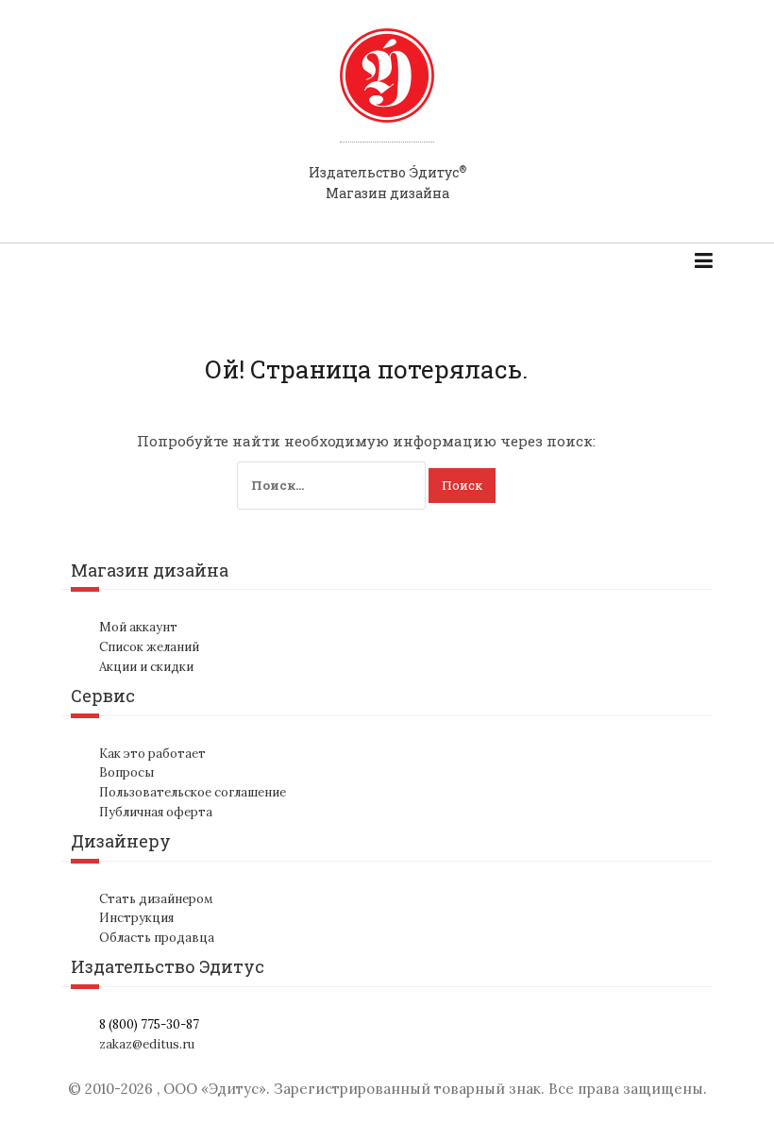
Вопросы (126, 772)
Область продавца (156, 938)
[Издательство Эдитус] (387, 93)
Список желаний (149, 647)
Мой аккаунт (138, 627)
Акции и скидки (146, 667)
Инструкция (136, 918)
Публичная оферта (155, 812)
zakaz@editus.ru (146, 1044)
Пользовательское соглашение (192, 792)
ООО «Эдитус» (214, 1089)
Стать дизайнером (156, 899)
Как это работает (152, 754)
